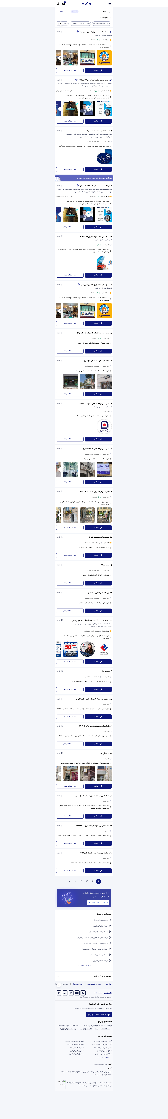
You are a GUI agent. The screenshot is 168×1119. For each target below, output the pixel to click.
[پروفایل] (58, 3)
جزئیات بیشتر (68, 70)
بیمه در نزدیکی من (94, 984)
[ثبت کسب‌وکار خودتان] (63, 3)
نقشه (61, 11)
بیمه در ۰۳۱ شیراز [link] (61, 984)
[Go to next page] (69, 881)
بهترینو (108, 984)
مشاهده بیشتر (85, 965)
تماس (96, 70)
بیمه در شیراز (78, 984)
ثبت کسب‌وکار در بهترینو (99, 902)
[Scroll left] (61, 23)
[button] (84, 51)
